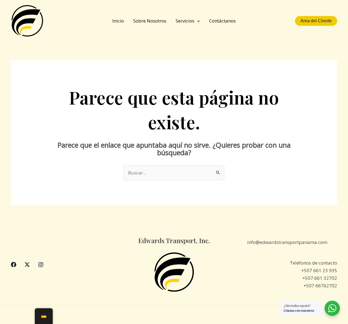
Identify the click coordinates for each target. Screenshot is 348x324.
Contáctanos (222, 21)
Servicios (185, 21)
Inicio (118, 21)
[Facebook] (13, 264)
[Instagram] (41, 264)
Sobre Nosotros (149, 21)
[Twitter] (27, 264)
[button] (197, 20)
